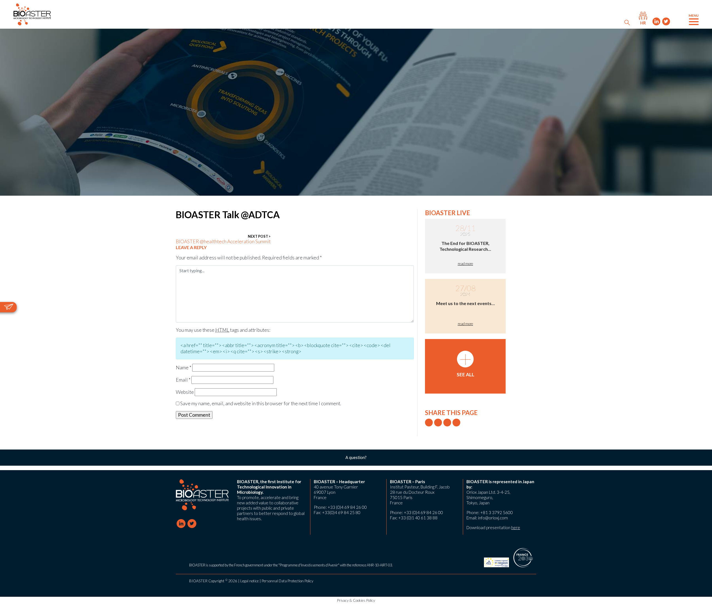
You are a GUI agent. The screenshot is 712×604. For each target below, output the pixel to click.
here (515, 527)
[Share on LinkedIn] (447, 422)
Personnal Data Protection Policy (287, 581)
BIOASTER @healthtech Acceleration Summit (223, 239)
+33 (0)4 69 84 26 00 (347, 507)
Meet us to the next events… (465, 303)
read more (465, 263)
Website (185, 392)
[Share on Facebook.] (438, 422)
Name (183, 367)
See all (465, 364)
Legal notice (249, 581)
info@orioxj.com (493, 517)
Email (183, 380)
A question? (356, 457)
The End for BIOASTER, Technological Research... (465, 246)
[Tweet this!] (429, 422)
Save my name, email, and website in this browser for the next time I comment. (260, 403)
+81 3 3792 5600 (496, 512)
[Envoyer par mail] (456, 422)
